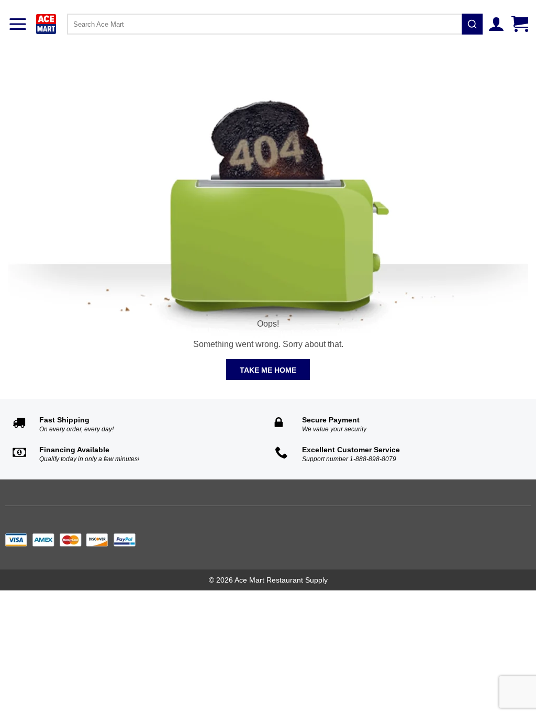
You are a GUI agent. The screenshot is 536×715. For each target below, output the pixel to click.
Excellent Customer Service (351, 449)
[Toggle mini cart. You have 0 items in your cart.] (521, 24)
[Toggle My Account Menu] (497, 24)
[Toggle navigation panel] (17, 24)
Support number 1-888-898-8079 (349, 459)
